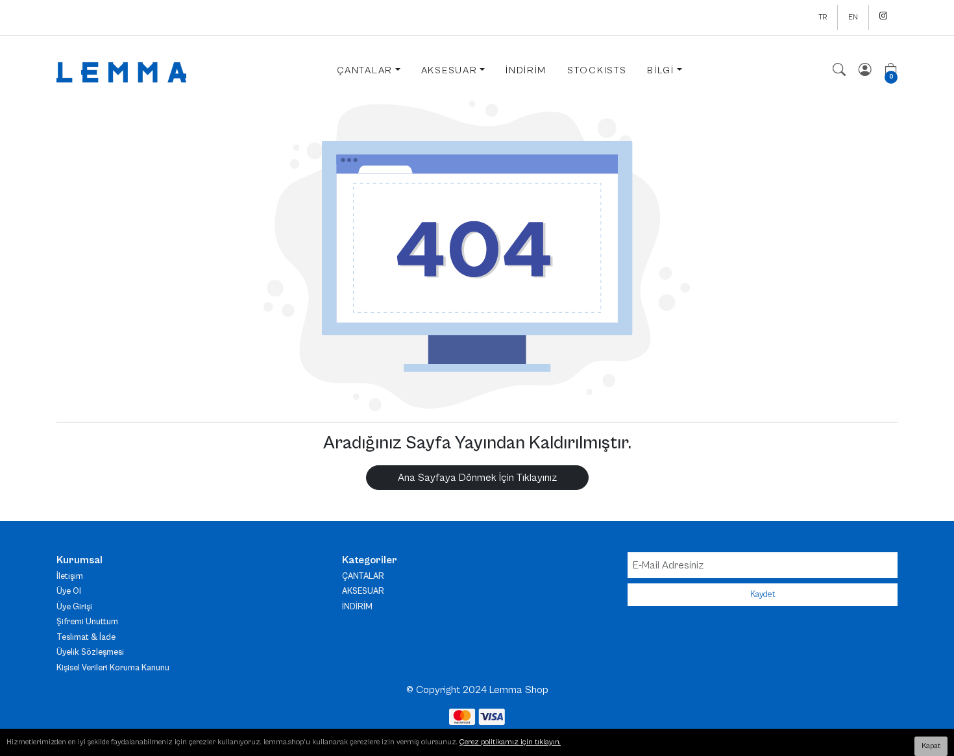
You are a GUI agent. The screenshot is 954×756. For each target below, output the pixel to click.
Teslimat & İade (86, 637)
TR (822, 17)
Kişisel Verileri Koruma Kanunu (112, 668)
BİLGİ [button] (660, 70)
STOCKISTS (596, 70)
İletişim (69, 576)
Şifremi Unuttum (87, 622)
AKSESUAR (363, 591)
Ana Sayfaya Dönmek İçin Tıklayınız (477, 477)
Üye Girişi (74, 607)
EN (853, 17)
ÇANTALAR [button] (365, 70)
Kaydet (763, 595)
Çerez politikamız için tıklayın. (510, 742)
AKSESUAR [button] (449, 70)
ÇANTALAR (363, 576)
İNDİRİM (526, 70)
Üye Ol (68, 591)
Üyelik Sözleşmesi (90, 652)
